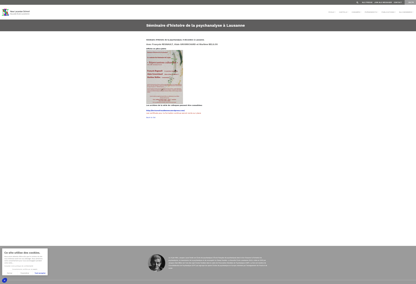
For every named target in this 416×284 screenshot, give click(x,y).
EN (410, 2)
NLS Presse (367, 2)
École (331, 12)
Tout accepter (40, 273)
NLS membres (405, 12)
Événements (371, 12)
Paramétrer (25, 273)
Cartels (343, 12)
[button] (4, 280)
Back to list (150, 117)
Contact (398, 2)
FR (413, 2)
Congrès (356, 12)
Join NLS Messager (383, 2)
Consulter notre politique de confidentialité (18, 266)
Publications (388, 12)
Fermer (9, 273)
